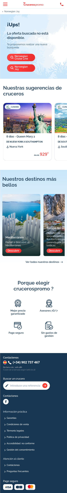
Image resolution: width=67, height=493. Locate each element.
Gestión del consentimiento (20, 450)
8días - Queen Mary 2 (20, 136)
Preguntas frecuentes (18, 471)
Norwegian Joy (12, 11)
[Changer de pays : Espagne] (5, 362)
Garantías (11, 418)
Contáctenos (13, 465)
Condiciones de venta (18, 424)
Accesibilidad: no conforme (20, 443)
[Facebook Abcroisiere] (6, 402)
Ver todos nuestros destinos (42, 262)
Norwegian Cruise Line (21, 57)
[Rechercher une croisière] (44, 385)
